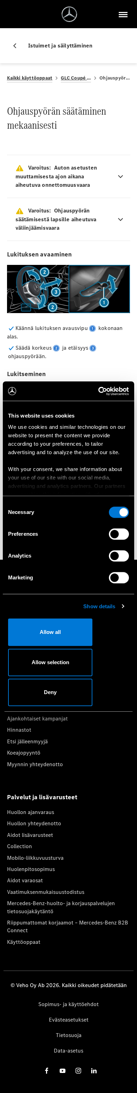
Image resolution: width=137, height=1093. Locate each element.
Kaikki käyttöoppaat (30, 78)
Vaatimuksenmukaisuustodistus (45, 892)
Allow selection (50, 662)
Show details (99, 606)
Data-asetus (68, 1050)
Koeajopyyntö (23, 752)
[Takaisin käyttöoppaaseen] (17, 45)
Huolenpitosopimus (31, 869)
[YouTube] (62, 1070)
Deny (50, 692)
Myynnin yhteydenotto (35, 764)
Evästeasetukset (69, 1019)
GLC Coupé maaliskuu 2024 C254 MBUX (76, 78)
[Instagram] (78, 1070)
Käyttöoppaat (23, 942)
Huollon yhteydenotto (34, 823)
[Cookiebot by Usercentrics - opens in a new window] (98, 391)
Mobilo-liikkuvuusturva (35, 858)
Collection (19, 846)
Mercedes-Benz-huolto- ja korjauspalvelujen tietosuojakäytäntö (61, 907)
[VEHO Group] (69, 14)
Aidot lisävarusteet (30, 835)
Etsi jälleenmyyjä (27, 741)
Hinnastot (19, 729)
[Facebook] (47, 1070)
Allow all (50, 632)
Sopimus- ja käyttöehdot (68, 1004)
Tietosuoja (68, 1035)
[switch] (119, 534)
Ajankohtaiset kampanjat (37, 718)
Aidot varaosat (25, 880)
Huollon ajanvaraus (30, 812)
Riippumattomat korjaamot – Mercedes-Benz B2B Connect (67, 926)
